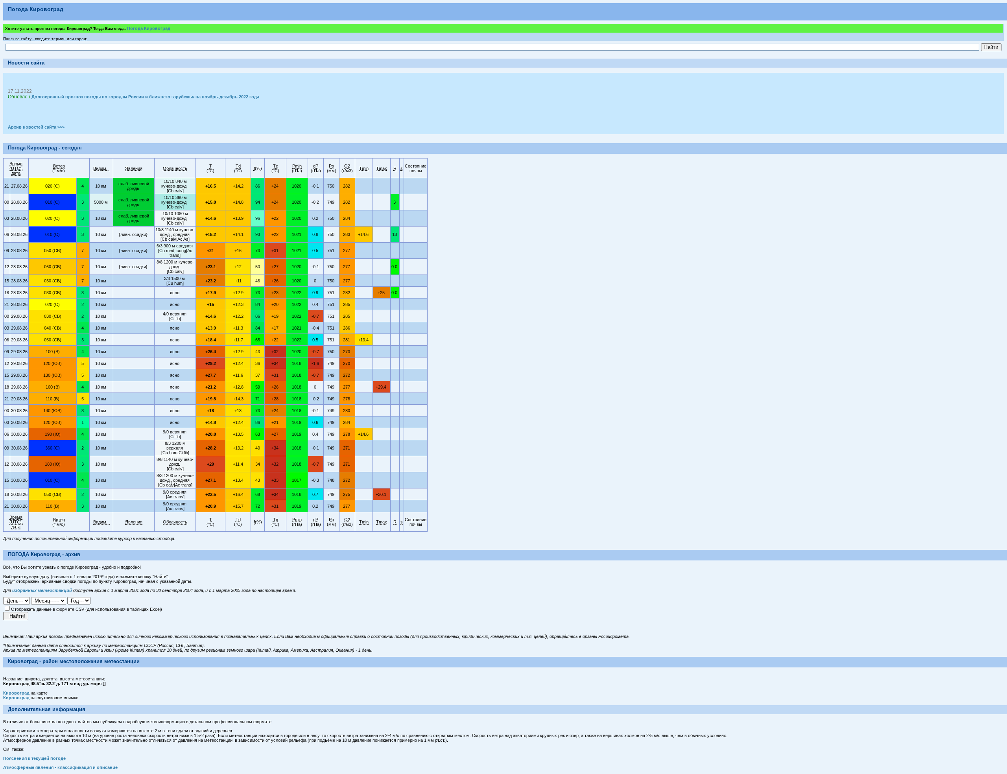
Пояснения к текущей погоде (34, 758)
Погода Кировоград (148, 28)
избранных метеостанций (42, 590)
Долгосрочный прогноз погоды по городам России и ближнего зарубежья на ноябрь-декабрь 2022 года (145, 96)
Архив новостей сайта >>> (36, 127)
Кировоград (16, 693)
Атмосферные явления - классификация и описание (60, 767)
